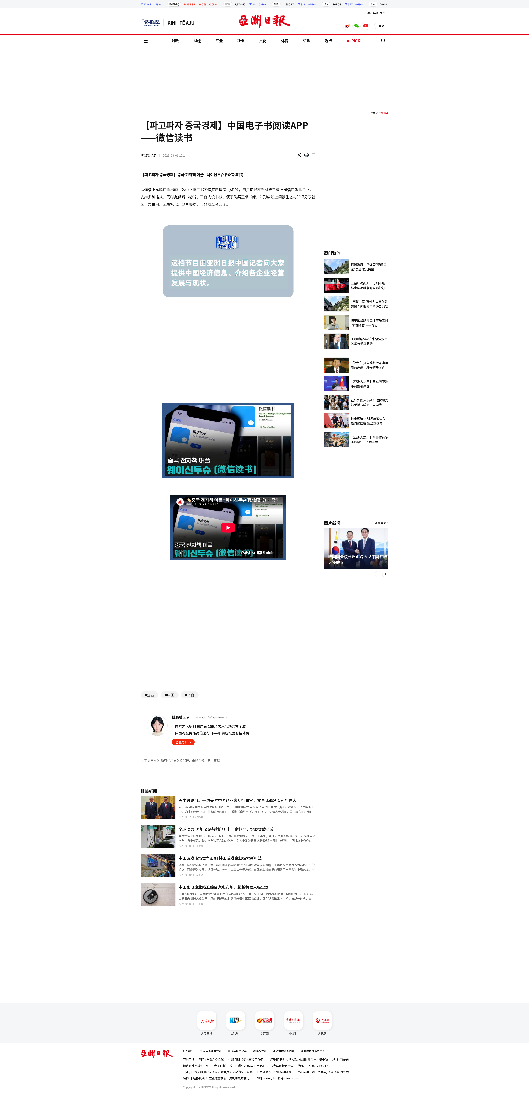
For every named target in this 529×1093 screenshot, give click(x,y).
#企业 (149, 694)
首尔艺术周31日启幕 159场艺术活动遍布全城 (210, 726)
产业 (219, 40)
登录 (381, 26)
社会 (241, 40)
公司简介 (188, 1051)
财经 (197, 40)
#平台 (189, 694)
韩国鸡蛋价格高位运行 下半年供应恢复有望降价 (212, 733)
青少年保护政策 (237, 1051)
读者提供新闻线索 (283, 1051)
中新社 (293, 1033)
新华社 (235, 1033)
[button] (378, 574)
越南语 (183, 22)
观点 (328, 40)
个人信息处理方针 (211, 1051)
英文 (152, 22)
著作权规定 (260, 1051)
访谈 (306, 40)
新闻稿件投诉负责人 (313, 1051)
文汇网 (264, 1033)
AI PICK (353, 40)
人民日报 (206, 1033)
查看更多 (181, 742)
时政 (175, 40)
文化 (263, 40)
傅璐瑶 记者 (149, 155)
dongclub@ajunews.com (281, 1078)
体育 (284, 40)
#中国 (169, 694)
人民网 (322, 1033)
